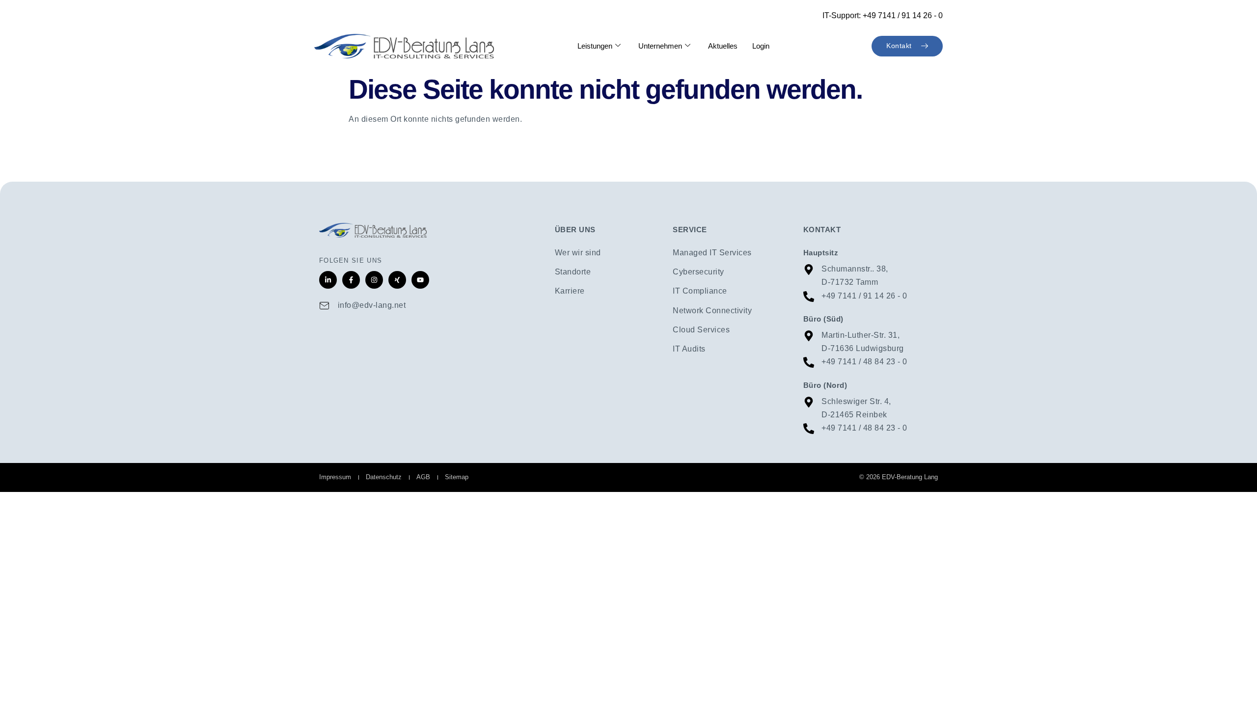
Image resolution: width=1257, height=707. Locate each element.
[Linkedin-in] (328, 280)
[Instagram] (374, 280)
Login (760, 46)
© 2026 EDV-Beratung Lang (898, 477)
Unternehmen (660, 46)
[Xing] (397, 280)
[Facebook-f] (351, 280)
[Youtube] (420, 280)
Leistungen (594, 46)
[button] (21, 685)
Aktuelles (723, 46)
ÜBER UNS (575, 229)
